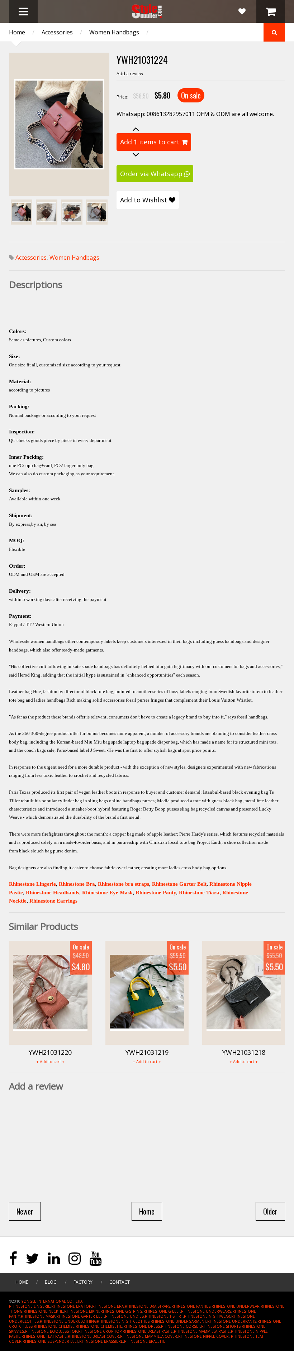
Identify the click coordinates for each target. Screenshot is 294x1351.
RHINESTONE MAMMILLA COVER (148, 1336)
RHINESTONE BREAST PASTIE (148, 1331)
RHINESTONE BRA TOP (71, 1306)
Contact (119, 1282)
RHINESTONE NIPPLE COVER (203, 1336)
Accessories (57, 32)
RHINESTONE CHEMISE (54, 1326)
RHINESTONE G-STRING (121, 1311)
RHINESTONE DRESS (141, 1326)
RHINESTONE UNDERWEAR (236, 1306)
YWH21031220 (50, 1052)
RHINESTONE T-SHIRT (164, 1316)
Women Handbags (114, 32)
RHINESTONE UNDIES (124, 1316)
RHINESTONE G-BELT (161, 1311)
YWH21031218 (243, 1052)
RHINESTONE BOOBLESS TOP (51, 1331)
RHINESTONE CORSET (180, 1326)
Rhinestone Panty (156, 892)
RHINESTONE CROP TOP (100, 1331)
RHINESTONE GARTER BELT (80, 1316)
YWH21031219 (147, 1052)
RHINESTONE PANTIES (190, 1306)
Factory (83, 1282)
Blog (51, 1282)
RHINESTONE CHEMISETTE (99, 1326)
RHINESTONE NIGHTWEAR (207, 1316)
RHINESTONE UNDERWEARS (206, 1311)
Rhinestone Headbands (52, 892)
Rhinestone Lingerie (32, 884)
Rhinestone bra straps (123, 884)
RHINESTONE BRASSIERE (101, 1341)
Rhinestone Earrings (53, 901)
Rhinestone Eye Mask (107, 892)
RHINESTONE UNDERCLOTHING (68, 1321)
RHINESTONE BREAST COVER (93, 1336)
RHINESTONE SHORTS (221, 1326)
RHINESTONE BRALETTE (144, 1341)
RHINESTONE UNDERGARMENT (178, 1321)
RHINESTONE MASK (38, 1316)
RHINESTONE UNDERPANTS (231, 1321)
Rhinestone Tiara (199, 892)
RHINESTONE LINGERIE (29, 1306)
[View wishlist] (242, 11)
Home (17, 32)
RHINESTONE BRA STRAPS (147, 1306)
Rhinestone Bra (77, 884)
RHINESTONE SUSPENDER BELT (50, 1341)
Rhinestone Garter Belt (179, 884)
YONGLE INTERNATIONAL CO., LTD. (52, 1301)
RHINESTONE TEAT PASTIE (44, 1336)
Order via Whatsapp (152, 173)
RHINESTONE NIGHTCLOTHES (123, 1321)
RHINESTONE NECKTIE (43, 1311)
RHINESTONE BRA (108, 1306)
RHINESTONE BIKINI (81, 1311)
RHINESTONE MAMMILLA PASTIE (202, 1331)
